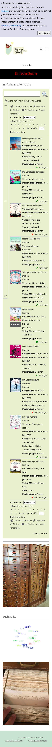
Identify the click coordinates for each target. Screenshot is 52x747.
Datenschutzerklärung (11, 25)
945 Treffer (32, 128)
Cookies (5, 10)
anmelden (27, 65)
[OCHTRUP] (15, 48)
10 (16, 128)
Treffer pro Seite (17, 132)
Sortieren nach (16, 117)
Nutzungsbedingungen (37, 740)
